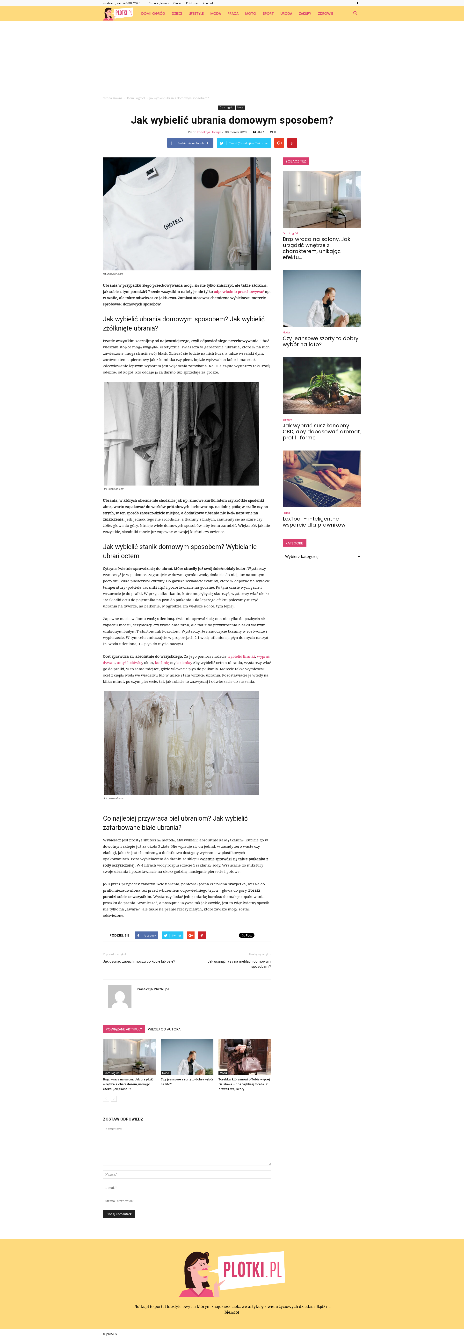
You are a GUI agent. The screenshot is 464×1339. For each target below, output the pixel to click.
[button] (355, 13)
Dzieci (177, 13)
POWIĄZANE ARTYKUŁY (124, 1029)
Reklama (192, 3)
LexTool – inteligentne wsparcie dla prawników (314, 521)
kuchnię (162, 663)
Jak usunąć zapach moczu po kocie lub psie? (139, 961)
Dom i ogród (153, 13)
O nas (177, 3)
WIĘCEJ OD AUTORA (164, 1029)
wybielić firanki (241, 656)
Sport (268, 13)
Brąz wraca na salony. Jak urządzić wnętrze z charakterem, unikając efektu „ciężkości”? (128, 1084)
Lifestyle (196, 13)
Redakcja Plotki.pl (209, 132)
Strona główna (159, 3)
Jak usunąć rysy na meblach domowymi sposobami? (239, 964)
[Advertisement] (232, 57)
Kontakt (208, 3)
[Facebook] (357, 3)
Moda (215, 13)
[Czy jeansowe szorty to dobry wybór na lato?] (187, 1057)
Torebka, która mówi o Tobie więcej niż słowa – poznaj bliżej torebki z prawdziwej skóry (244, 1084)
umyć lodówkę (129, 663)
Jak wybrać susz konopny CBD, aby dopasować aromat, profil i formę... (322, 431)
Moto (250, 13)
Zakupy (305, 13)
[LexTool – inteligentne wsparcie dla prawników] (322, 479)
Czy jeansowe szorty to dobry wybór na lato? (320, 341)
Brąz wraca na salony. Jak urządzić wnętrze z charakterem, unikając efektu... (316, 248)
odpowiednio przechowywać (239, 291)
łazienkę (183, 663)
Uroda (286, 13)
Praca (233, 13)
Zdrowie (325, 13)
